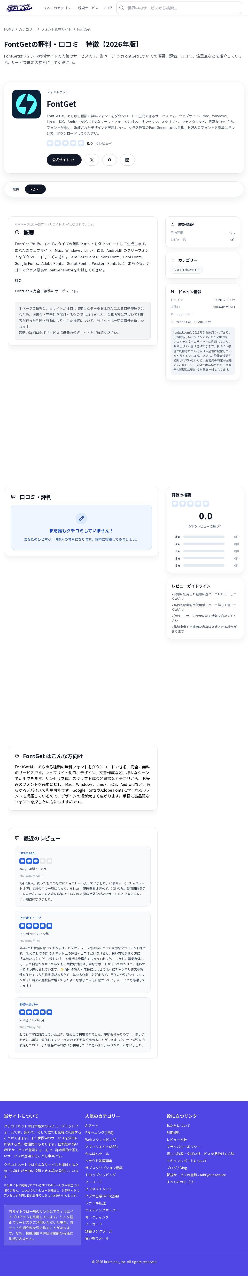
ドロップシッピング (100, 1174)
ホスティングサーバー (102, 1210)
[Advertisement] (124, 433)
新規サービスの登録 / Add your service (196, 1174)
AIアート (91, 1125)
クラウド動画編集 (98, 1160)
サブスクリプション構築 (104, 1167)
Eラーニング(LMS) (99, 1132)
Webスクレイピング (100, 1139)
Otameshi (27, 853)
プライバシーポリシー (184, 1146)
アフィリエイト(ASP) (101, 1146)
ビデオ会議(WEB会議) (102, 1195)
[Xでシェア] (92, 160)
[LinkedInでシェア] (127, 160)
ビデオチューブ (30, 917)
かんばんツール (97, 1153)
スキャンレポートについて (187, 1160)
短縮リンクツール (98, 1231)
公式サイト (60, 159)
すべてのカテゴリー (182, 1181)
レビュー (35, 189)
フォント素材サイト (187, 270)
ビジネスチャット (98, 1188)
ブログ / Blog (177, 1167)
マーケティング (97, 1217)
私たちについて (178, 1125)
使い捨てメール (97, 1238)
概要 (16, 189)
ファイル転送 (95, 1202)
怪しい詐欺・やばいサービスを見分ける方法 (200, 1153)
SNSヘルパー (28, 1004)
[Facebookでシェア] (109, 160)
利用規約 (173, 1132)
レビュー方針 (177, 1139)
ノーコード (93, 1181)
